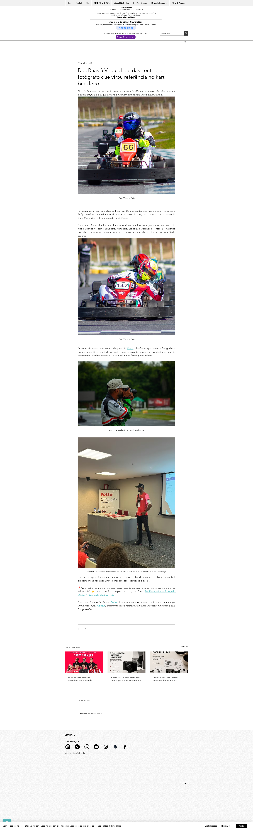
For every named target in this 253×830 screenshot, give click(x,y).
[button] (185, 42)
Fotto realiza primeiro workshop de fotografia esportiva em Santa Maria (81, 679)
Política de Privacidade (111, 825)
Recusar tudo (227, 825)
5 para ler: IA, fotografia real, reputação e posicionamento (126, 679)
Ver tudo (184, 646)
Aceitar (241, 825)
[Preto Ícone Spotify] (115, 746)
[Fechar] (249, 826)
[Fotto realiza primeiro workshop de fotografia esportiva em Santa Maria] (84, 662)
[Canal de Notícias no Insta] (67, 746)
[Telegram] (77, 746)
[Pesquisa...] (186, 33)
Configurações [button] (211, 825)
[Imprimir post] (85, 629)
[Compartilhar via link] (79, 629)
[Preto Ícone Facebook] (124, 746)
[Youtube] (96, 746)
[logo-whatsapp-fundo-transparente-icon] (86, 746)
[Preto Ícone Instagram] (105, 746)
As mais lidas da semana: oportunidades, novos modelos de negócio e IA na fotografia (168, 679)
